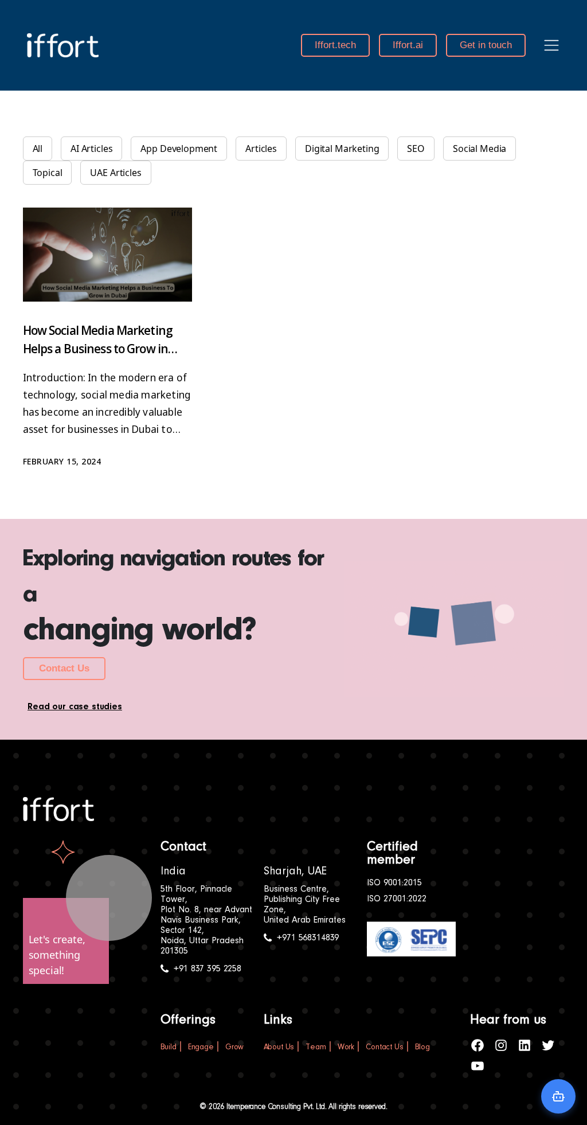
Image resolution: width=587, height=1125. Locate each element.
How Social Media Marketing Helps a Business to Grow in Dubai (98, 348)
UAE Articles (115, 172)
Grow (234, 1048)
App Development (178, 148)
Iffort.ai (408, 45)
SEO (416, 148)
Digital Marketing (342, 148)
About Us (279, 1048)
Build (169, 1048)
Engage (201, 1048)
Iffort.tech (335, 45)
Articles (261, 148)
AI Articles (91, 148)
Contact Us (64, 668)
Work (346, 1048)
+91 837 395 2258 (207, 969)
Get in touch (486, 45)
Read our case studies (75, 707)
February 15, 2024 (62, 461)
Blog (422, 1048)
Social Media (479, 148)
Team (316, 1048)
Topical (47, 172)
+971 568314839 (308, 938)
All (38, 148)
